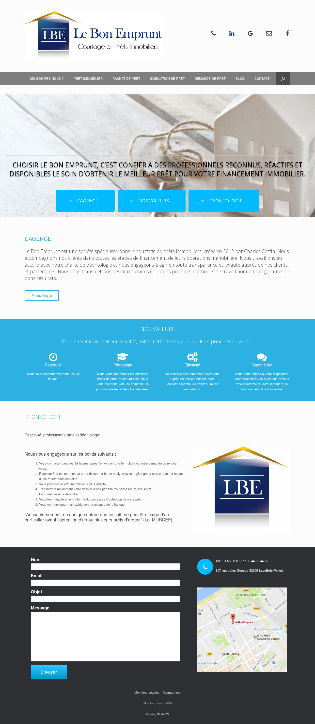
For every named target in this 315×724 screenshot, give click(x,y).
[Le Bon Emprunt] (93, 36)
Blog (240, 78)
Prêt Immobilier (88, 78)
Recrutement (171, 692)
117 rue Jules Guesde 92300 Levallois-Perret (249, 570)
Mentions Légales (146, 692)
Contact (261, 78)
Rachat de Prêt (126, 78)
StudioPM (163, 714)
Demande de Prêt (210, 78)
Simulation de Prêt (167, 78)
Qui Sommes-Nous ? (47, 78)
